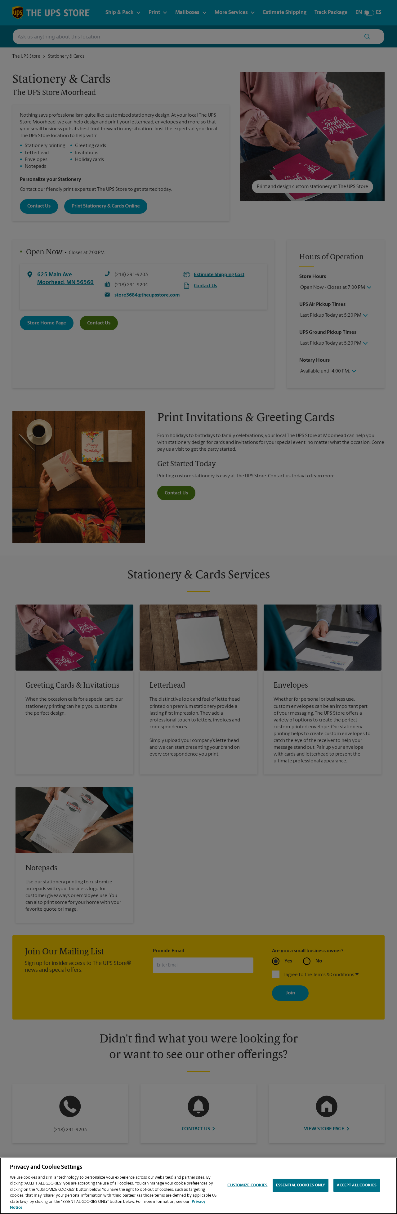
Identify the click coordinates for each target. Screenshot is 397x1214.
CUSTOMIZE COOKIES (247, 1185)
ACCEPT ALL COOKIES (356, 1185)
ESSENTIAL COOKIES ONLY (300, 1185)
